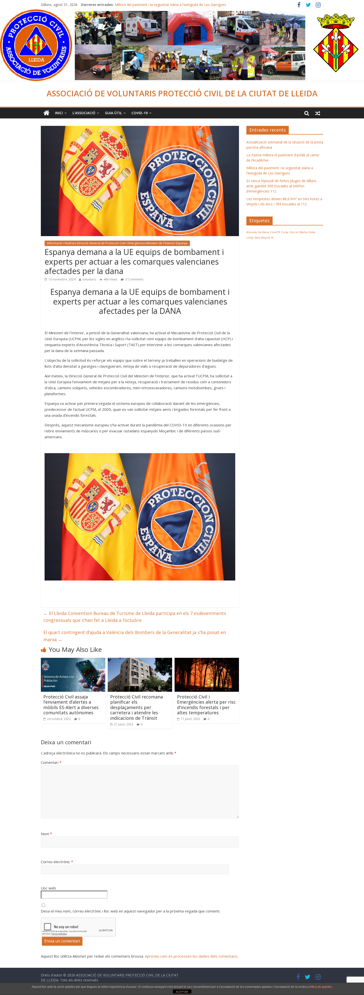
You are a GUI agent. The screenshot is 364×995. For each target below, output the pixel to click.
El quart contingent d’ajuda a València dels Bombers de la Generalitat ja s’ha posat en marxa (134, 635)
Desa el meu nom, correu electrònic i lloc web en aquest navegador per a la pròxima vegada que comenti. (130, 911)
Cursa (284, 232)
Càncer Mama (298, 232)
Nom (46, 833)
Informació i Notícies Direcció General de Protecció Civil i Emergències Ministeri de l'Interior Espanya (117, 243)
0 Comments (134, 279)
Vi (272, 237)
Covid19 (275, 232)
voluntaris (89, 279)
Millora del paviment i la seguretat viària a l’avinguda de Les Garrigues (170, 4)
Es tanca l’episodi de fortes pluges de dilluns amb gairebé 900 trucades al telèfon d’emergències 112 (281, 185)
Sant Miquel (262, 237)
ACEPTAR (182, 991)
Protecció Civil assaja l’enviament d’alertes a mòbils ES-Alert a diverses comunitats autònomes (71, 705)
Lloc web (48, 887)
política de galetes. (320, 987)
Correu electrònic (57, 861)
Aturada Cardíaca (257, 232)
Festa (312, 232)
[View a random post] (317, 113)
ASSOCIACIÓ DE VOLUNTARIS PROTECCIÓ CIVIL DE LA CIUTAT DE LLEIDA (182, 93)
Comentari (51, 762)
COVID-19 (139, 113)
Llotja (250, 237)
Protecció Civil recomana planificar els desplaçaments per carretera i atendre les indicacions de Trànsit (136, 707)
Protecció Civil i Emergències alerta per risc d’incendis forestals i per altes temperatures (206, 705)
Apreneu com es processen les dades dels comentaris (191, 956)
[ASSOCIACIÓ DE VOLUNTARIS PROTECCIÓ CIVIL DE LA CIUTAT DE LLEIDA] (182, 12)
